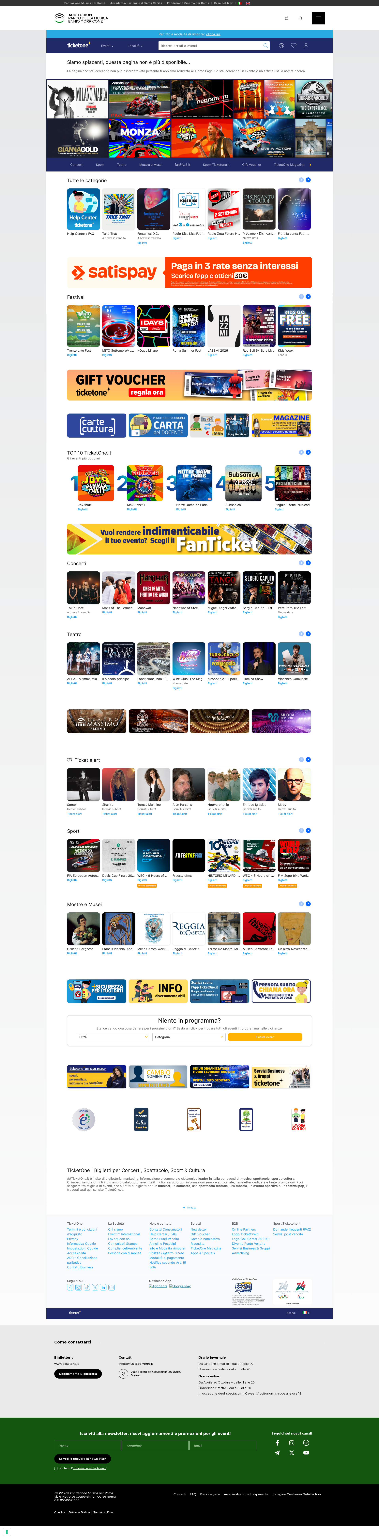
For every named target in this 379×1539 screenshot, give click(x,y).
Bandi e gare (210, 1494)
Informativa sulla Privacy (89, 1468)
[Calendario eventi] (288, 18)
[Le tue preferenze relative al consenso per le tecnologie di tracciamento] (7, 1532)
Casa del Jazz (223, 3)
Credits (59, 1512)
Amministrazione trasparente (246, 1494)
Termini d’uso (103, 1512)
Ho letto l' (83, 1468)
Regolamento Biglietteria (78, 1374)
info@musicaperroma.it (136, 1364)
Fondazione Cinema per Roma (188, 3)
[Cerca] (301, 18)
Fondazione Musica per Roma (84, 3)
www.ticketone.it (66, 1364)
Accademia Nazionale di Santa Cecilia (136, 3)
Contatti (180, 1494)
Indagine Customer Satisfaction (296, 1494)
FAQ (193, 1494)
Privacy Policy (79, 1512)
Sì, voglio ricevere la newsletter (82, 1459)
